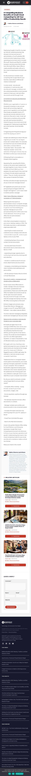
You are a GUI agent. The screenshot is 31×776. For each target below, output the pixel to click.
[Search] (27, 3)
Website (7, 600)
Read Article (16, 506)
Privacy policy (19, 773)
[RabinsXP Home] (14, 2)
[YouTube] (13, 643)
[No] (29, 772)
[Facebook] (3, 643)
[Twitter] (6, 643)
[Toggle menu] (3, 2)
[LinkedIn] (9, 643)
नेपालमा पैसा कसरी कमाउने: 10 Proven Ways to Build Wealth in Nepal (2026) (15, 555)
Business (7, 9)
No (13, 773)
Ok (9, 773)
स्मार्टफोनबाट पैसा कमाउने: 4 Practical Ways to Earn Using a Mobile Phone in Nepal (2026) (15, 526)
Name (7, 593)
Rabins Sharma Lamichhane (15, 23)
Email (18, 593)
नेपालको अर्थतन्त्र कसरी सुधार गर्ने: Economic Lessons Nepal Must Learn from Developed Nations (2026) (14, 496)
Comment (8, 581)
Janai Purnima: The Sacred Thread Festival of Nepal (14, 658)
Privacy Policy (4, 632)
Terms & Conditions (13, 632)
